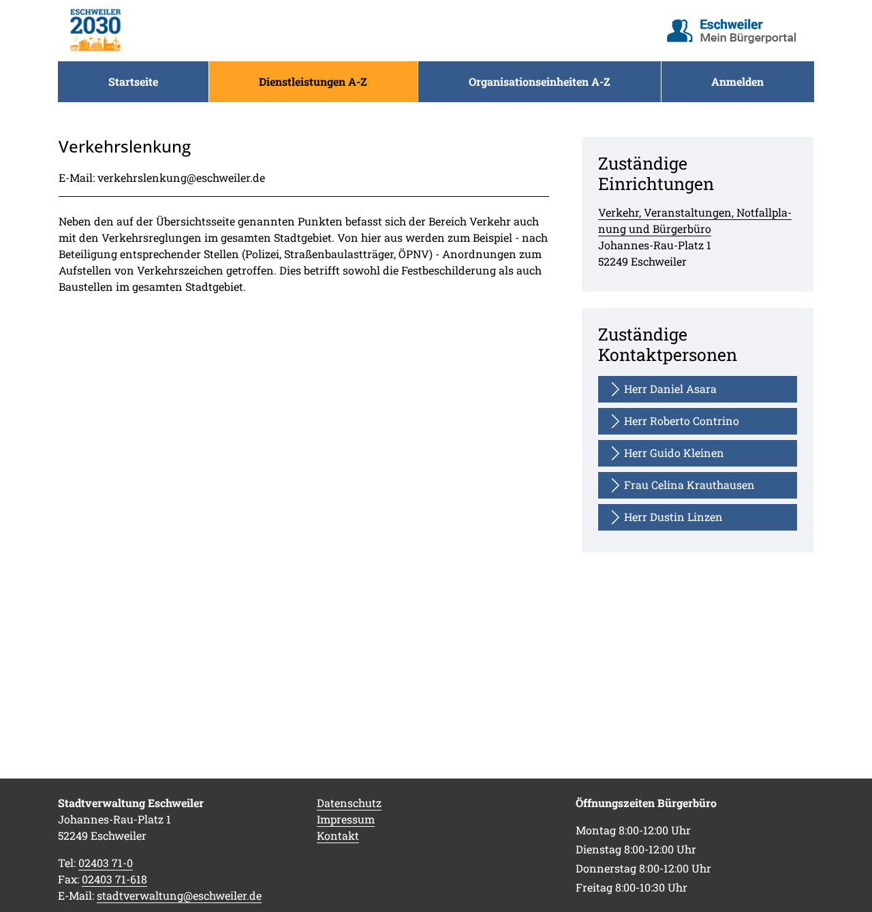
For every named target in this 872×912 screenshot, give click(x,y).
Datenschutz (349, 803)
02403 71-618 (114, 879)
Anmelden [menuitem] (737, 81)
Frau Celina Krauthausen (689, 484)
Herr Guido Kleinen (674, 452)
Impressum (346, 819)
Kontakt (338, 835)
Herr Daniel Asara (670, 388)
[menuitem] (133, 81)
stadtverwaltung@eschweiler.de (179, 895)
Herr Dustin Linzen (673, 516)
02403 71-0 (105, 862)
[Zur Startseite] (95, 30)
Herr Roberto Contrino (681, 420)
